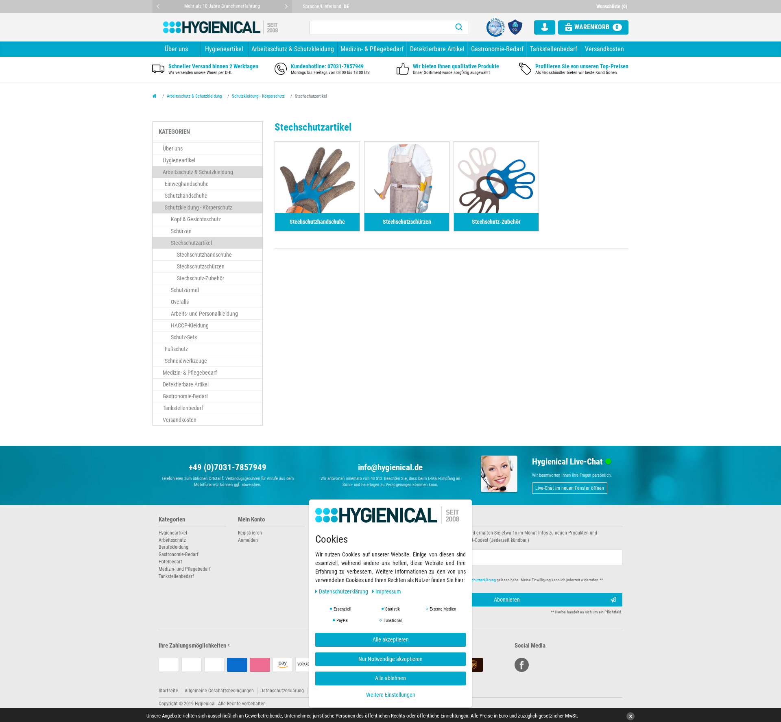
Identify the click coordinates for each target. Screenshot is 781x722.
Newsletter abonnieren (424, 519)
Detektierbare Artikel (437, 49)
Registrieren (250, 533)
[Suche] (459, 27)
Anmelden (248, 540)
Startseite (168, 691)
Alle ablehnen (390, 678)
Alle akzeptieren (391, 640)
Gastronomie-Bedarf (497, 49)
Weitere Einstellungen (390, 694)
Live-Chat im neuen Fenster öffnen (569, 488)
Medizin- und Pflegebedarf (185, 569)
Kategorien (172, 519)
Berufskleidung (173, 547)
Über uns (176, 49)
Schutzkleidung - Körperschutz (258, 96)
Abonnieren (507, 599)
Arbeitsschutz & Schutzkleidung (292, 49)
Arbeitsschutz (172, 540)
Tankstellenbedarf (553, 49)
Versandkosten (604, 49)
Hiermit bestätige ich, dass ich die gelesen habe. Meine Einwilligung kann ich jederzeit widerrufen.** (503, 580)
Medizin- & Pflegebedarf (372, 49)
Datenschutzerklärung (282, 691)
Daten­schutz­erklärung (344, 592)
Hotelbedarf (170, 562)
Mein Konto (251, 519)
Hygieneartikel (224, 49)
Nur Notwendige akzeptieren (390, 659)
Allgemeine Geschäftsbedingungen (219, 691)
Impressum (388, 592)
